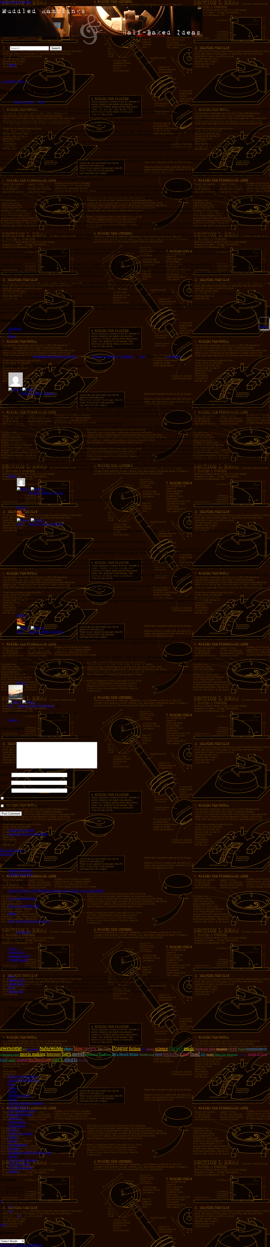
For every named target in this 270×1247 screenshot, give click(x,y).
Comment (8, 767)
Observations (17, 1122)
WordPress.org (18, 960)
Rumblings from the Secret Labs (54, 356)
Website (5, 790)
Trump (241, 1049)
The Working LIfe (20, 1167)
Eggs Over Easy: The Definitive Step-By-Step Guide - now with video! (56, 891)
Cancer (13, 1088)
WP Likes (23, 932)
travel (176, 1047)
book (4, 1060)
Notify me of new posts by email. (27, 806)
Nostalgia (14, 1118)
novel (78, 1053)
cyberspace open (9, 1054)
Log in (12, 948)
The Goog (104, 1049)
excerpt (83, 1060)
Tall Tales (6, 854)
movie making (33, 1053)
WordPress (127, 356)
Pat (10, 705)
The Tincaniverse (11, 850)
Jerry (41, 102)
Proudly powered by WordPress (21, 1245)
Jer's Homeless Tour (21, 1110)
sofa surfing (33, 1049)
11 (10, 1206)
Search (4, 48)
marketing (172, 1053)
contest (22, 1060)
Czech (242, 1054)
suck (57, 1059)
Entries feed (16, 952)
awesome (11, 1048)
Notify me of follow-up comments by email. (34, 798)
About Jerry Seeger (21, 830)
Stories (13, 1156)
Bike (11, 1084)
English (150, 1049)
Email (5, 782)
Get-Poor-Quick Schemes (25, 1103)
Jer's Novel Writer (125, 1054)
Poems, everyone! (20, 1133)
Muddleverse (146, 1054)
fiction (135, 1048)
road (195, 1053)
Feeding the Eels (19, 1095)
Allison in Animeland (22, 1076)
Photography (17, 1126)
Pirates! (13, 1129)
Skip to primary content (15, 2)
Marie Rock (16, 980)
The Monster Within (205, 1049)
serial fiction (257, 1054)
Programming (17, 1145)
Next (22, 81)
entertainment (256, 1049)
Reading (14, 1148)
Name (5, 775)
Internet (53, 1053)
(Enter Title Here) (20, 870)
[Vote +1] (29, 389)
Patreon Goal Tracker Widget (27, 834)
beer (186, 1054)
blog (78, 1048)
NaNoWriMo (51, 1048)
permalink (173, 356)
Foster (12, 1099)
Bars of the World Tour (23, 1080)
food (158, 1054)
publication (91, 1054)
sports (70, 1059)
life (203, 1054)
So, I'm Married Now (22, 898)
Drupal (97, 356)
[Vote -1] (15, 389)
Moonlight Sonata (20, 1114)
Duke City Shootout (226, 1054)
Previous (8, 81)
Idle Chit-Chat (17, 1107)
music (189, 1048)
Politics (13, 1137)
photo (68, 1049)
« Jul (3, 1224)
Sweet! (264, 326)
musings (221, 1049)
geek (232, 1048)
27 (19, 1215)
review (90, 1048)
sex (24, 1049)
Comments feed (18, 956)
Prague (120, 1048)
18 (10, 1211)
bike (144, 1049)
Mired (12, 913)
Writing (13, 1171)
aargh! (12, 1060)
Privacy (13, 1141)
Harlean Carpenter (20, 874)
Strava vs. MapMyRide (23, 906)
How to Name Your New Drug (29, 921)
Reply (13, 476)
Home (12, 65)
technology (111, 356)
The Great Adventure (22, 1160)
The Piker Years (19, 1164)
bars (66, 1053)
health (210, 1054)
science (161, 1048)
